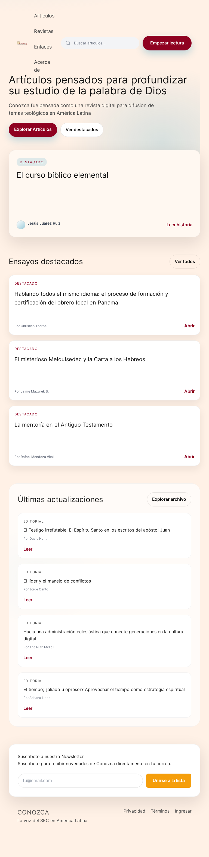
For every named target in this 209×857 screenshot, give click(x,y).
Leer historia (179, 224)
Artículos (44, 16)
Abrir (189, 325)
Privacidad (134, 811)
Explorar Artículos (33, 129)
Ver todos (185, 261)
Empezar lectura (167, 43)
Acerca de (42, 66)
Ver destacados (82, 129)
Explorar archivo (169, 499)
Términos (160, 811)
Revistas (43, 31)
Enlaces (43, 47)
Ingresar (183, 811)
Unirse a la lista (169, 780)
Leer (27, 549)
